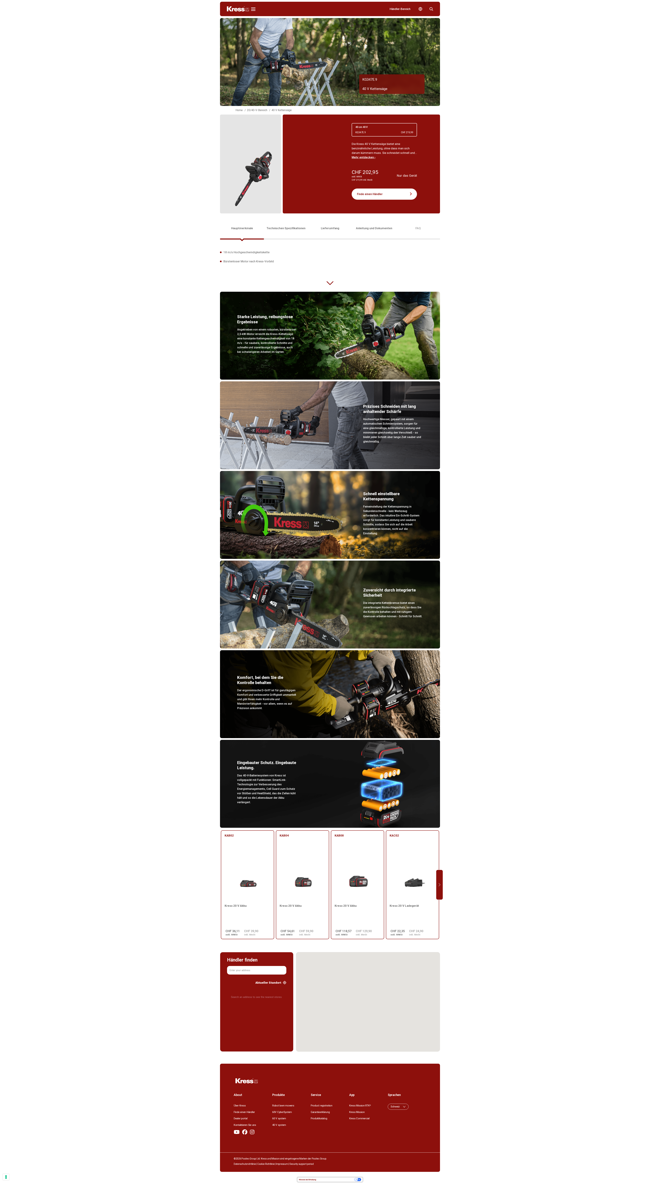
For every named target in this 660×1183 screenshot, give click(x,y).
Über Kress (240, 1105)
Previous (220, 885)
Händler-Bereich (400, 9)
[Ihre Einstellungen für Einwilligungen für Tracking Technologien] (6, 1177)
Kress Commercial (359, 1118)
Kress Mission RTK (360, 1105)
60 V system (279, 1118)
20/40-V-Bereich (257, 110)
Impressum (282, 1164)
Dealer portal (241, 1118)
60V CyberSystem (282, 1112)
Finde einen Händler (370, 194)
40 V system (279, 1125)
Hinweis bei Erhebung (307, 1180)
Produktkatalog (319, 1118)
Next (439, 885)
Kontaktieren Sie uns (245, 1125)
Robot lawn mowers (283, 1105)
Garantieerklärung (320, 1112)
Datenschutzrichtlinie (245, 1164)
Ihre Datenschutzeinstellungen (336, 1180)
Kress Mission (357, 1112)
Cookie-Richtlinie (266, 1164)
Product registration (321, 1105)
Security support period (301, 1164)
